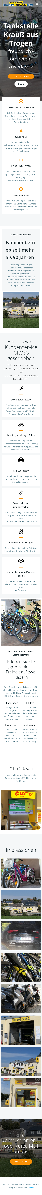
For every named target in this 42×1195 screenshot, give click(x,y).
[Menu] (37, 4)
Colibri (31, 1187)
